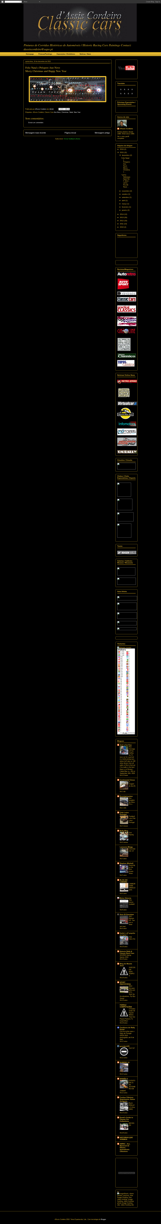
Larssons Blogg (126, 847)
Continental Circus (127, 780)
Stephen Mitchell (126, 863)
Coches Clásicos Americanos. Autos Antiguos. (127, 1099)
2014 (122, 214)
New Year (77, 112)
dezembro (126, 155)
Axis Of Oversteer (127, 914)
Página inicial (70, 133)
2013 (122, 217)
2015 (122, 152)
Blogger (103, 1219)
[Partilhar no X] (64, 109)
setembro (125, 197)
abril (124, 200)
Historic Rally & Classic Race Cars (127, 952)
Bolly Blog (124, 831)
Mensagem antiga (102, 133)
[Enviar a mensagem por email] (59, 109)
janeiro (124, 210)
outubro (125, 194)
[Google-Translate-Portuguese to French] (124, 90)
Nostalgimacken (126, 796)
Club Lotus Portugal (124, 813)
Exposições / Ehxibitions (66, 54)
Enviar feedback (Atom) (72, 139)
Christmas (65, 112)
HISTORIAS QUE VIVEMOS (126, 1138)
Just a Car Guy (126, 745)
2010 (122, 227)
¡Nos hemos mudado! (132, 902)
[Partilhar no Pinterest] (68, 109)
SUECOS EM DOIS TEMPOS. (132, 971)
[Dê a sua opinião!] (62, 109)
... (129, 1064)
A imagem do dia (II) (132, 784)
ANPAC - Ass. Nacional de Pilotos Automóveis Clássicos (125, 1147)
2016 (122, 149)
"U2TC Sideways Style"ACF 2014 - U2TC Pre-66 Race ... (125, 181)
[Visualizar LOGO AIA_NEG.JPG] (126, 469)
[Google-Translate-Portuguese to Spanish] (132, 95)
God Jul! (132, 1048)
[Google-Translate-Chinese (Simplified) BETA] (121, 90)
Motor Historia (125, 898)
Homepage (30, 54)
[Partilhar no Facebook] (66, 109)
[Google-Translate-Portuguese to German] (128, 90)
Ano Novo (57, 112)
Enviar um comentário (35, 122)
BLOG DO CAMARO (124, 881)
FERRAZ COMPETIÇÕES (126, 1006)
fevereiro (125, 207)
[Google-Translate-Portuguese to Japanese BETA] (121, 95)
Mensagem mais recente (35, 133)
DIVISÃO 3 (124, 1079)
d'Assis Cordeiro (126, 129)
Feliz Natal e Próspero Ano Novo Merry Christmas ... (125, 165)
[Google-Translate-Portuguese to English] (124, 95)
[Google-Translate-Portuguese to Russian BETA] (128, 95)
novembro (126, 191)
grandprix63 (124, 1046)
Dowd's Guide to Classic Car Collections (126, 1119)
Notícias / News (85, 54)
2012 (122, 221)
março (124, 204)
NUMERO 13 (124, 1062)
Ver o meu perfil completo (123, 137)
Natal (71, 112)
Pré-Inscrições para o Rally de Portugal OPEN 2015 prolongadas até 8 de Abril (127, 1035)
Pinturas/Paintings (45, 54)
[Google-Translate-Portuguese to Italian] (132, 90)
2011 (122, 224)
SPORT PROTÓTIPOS (125, 983)
